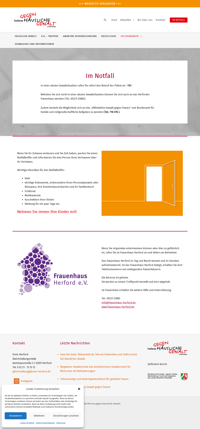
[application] (132, 20)
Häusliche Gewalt (26, 36)
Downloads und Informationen (34, 44)
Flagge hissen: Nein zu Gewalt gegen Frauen (85, 386)
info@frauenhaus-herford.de (119, 302)
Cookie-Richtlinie (27, 423)
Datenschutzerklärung (45, 423)
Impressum (60, 423)
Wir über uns (144, 19)
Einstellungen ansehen (66, 415)
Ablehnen (39, 415)
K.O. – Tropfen (49, 36)
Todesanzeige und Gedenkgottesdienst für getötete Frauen (94, 379)
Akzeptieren (15, 415)
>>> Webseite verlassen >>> (100, 3)
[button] (79, 388)
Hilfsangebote (130, 36)
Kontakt (160, 19)
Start (114, 19)
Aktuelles (125, 19)
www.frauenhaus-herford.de (118, 306)
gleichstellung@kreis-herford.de (31, 371)
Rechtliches (108, 36)
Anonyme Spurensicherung (80, 36)
